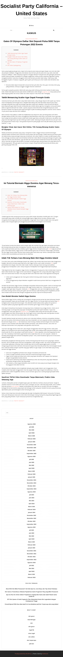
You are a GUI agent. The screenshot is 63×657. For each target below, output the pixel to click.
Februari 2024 (31, 509)
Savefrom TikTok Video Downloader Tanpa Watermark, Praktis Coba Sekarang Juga (17, 203)
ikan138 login (31, 619)
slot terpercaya (31, 640)
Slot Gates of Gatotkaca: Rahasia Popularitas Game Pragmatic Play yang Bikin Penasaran (31, 592)
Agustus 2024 (32, 492)
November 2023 (31, 518)
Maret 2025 (31, 471)
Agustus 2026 (32, 424)
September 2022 (31, 559)
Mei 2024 (31, 500)
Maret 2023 (31, 542)
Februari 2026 (31, 439)
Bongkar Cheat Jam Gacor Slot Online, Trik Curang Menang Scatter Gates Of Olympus (17, 58)
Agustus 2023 (32, 527)
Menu (32, 25)
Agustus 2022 (32, 562)
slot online (31, 637)
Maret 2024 (31, 506)
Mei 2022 (31, 568)
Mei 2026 (31, 430)
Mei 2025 (31, 465)
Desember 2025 (31, 444)
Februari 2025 (31, 474)
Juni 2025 (31, 462)
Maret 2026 (31, 436)
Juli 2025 (31, 459)
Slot (52, 263)
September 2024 (31, 489)
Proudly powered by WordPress (23, 653)
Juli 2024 (31, 495)
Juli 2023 (31, 530)
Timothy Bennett (19, 172)
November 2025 (31, 447)
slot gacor (31, 616)
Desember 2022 (31, 550)
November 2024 (31, 483)
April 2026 (31, 433)
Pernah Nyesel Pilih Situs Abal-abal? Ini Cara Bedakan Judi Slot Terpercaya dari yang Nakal (31, 604)
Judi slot (31, 643)
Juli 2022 (31, 565)
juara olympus (15, 386)
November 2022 (31, 553)
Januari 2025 (31, 477)
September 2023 (31, 524)
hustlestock (45, 653)
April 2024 (31, 503)
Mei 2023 (31, 536)
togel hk (31, 630)
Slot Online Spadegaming (14, 65)
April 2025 (31, 468)
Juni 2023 (31, 533)
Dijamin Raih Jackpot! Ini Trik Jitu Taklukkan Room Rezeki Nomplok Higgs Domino (18, 209)
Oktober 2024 (31, 486)
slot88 (49, 249)
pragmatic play (46, 92)
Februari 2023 (31, 545)
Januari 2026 (31, 441)
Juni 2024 (31, 497)
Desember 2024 (31, 480)
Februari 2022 (31, 577)
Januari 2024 (31, 512)
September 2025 (31, 453)
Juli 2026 (31, 427)
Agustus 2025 (32, 456)
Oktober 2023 (31, 521)
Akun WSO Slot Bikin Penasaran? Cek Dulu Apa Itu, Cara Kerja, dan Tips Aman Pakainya (31, 589)
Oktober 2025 (31, 450)
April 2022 (31, 571)
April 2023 (31, 539)
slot (29, 289)
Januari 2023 (31, 548)
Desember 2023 (31, 515)
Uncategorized (31, 38)
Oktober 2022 (31, 556)
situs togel (31, 633)
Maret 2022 (31, 574)
